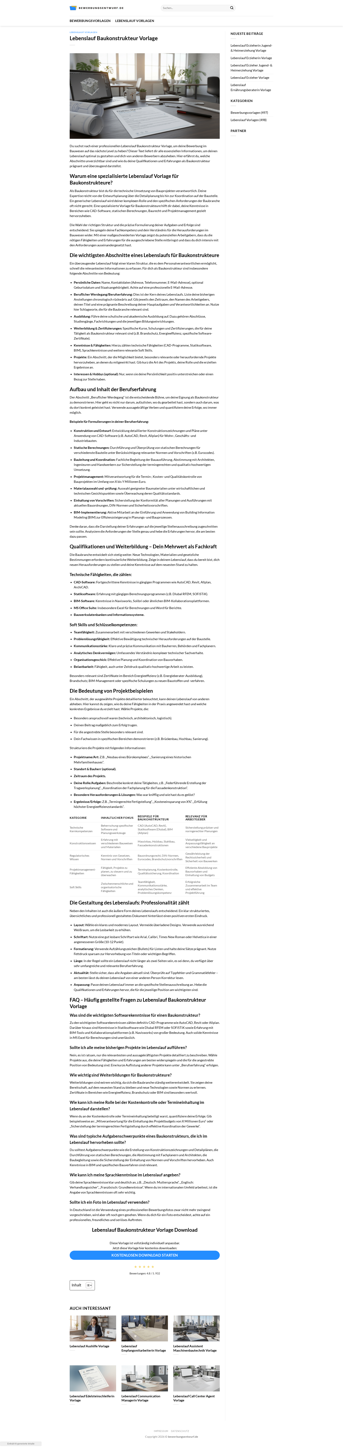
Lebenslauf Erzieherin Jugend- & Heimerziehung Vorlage (251, 48)
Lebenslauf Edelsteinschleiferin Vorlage (92, 1398)
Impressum (161, 1431)
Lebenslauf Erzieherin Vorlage (251, 58)
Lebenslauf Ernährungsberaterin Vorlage (251, 87)
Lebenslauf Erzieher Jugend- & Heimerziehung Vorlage (251, 67)
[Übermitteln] (231, 8)
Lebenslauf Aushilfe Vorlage (89, 1346)
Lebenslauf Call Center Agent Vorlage (194, 1398)
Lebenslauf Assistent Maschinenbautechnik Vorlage (195, 1348)
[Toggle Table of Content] (87, 1285)
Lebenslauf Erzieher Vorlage (250, 77)
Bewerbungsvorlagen (90, 21)
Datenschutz (180, 1431)
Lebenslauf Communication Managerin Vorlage (140, 1398)
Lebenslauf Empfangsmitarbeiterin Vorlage (143, 1348)
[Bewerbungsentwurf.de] (96, 8)
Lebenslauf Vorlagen (134, 21)
